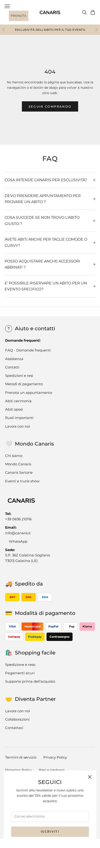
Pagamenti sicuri (20, 673)
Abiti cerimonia (18, 401)
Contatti (12, 367)
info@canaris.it (18, 533)
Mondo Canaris (18, 464)
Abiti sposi (14, 409)
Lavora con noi (17, 426)
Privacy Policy (55, 757)
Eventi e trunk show (22, 481)
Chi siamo (13, 455)
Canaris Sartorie (19, 472)
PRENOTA (18, 15)
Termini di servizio (20, 757)
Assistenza (14, 359)
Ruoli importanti (19, 417)
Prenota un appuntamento (28, 392)
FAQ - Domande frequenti (28, 350)
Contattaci (14, 727)
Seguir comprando (50, 106)
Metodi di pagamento (24, 384)
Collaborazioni (17, 719)
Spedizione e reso (20, 664)
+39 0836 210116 (18, 519)
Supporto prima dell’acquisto (30, 681)
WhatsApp (18, 541)
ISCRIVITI (50, 831)
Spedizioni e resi (19, 375)
